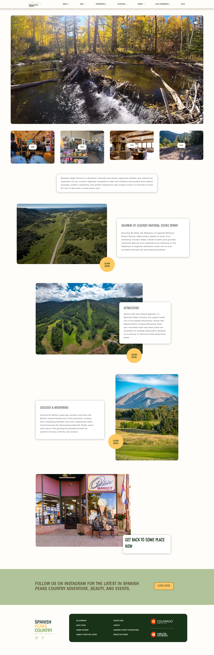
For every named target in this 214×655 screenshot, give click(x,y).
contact (116, 625)
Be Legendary (81, 621)
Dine (32, 147)
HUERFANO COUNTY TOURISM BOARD (126, 630)
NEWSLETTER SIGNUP (120, 635)
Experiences (100, 4)
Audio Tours (81, 625)
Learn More (164, 586)
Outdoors (121, 4)
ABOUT (65, 4)
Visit (81, 4)
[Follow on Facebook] (42, 638)
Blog (183, 4)
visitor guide (118, 621)
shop (82, 147)
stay (131, 145)
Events (140, 4)
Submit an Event (82, 630)
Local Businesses (162, 4)
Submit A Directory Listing (86, 635)
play (181, 145)
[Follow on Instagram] (36, 638)
